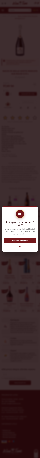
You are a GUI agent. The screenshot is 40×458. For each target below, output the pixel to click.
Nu (20, 247)
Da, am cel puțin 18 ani (20, 240)
